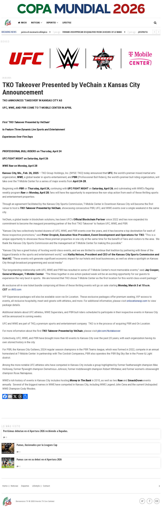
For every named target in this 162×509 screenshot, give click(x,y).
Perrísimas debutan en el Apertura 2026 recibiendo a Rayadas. (35, 431)
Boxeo (5, 41)
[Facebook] (4, 397)
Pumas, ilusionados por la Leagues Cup (37, 445)
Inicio (24, 22)
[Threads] (20, 397)
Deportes (51, 22)
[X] (15, 397)
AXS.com (16, 289)
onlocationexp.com (137, 300)
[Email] (9, 397)
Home (5, 486)
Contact (46, 486)
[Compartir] (25, 397)
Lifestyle (66, 22)
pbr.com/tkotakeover (108, 330)
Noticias (35, 22)
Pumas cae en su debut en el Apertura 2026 (39, 459)
